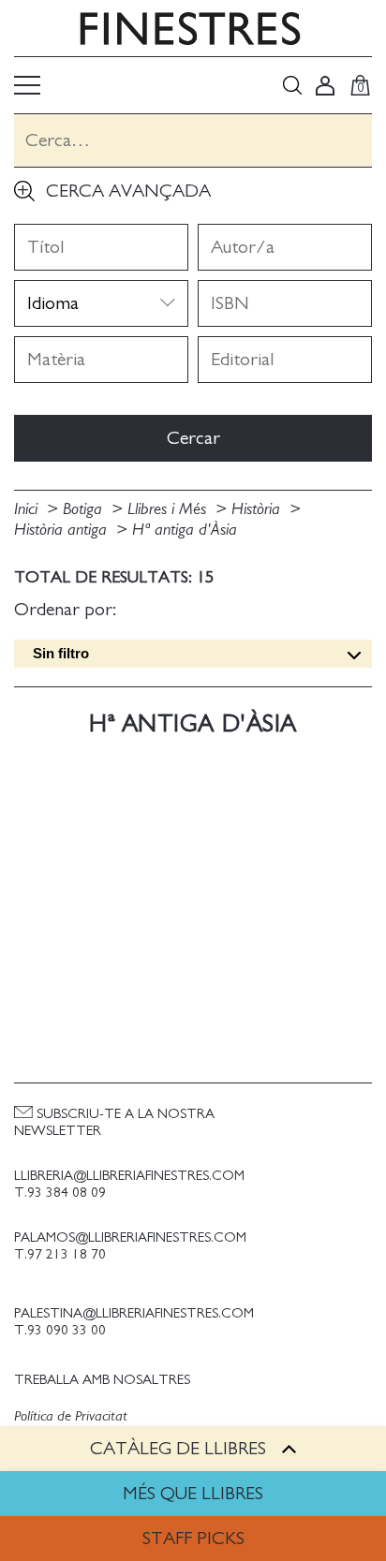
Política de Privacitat (70, 1415)
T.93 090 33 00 (60, 1330)
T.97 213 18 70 (60, 1254)
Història (258, 509)
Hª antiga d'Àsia (184, 530)
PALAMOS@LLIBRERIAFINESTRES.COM (130, 1237)
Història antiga (62, 530)
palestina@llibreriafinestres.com (134, 1313)
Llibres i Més (169, 509)
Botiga (85, 509)
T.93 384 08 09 (60, 1192)
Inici (28, 509)
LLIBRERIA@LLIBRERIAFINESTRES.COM (129, 1176)
